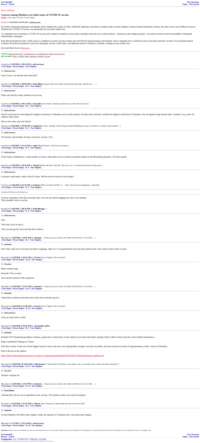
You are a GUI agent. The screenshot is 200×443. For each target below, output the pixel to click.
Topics (185, 4)
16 (2, 384)
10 (2, 238)
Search (11, 4)
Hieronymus (40, 364)
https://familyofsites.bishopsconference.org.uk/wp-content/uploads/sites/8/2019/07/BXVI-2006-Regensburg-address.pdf (52, 355)
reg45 (35, 146)
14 (2, 326)
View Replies (30, 66)
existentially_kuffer (42, 326)
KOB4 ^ (4, 18)
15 (2, 364)
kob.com (25, 48)
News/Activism (193, 2)
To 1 (27, 86)
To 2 (27, 406)
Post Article (194, 4)
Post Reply (6, 66)
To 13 (27, 386)
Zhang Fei (37, 165)
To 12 (27, 308)
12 (2, 286)
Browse (4, 4)
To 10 (27, 260)
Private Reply (18, 66)
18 (2, 423)
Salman (37, 404)
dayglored (37, 126)
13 (2, 306)
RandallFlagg (38, 209)
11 (2, 257)
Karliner (36, 185)
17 (2, 404)
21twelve (37, 257)
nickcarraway (38, 64)
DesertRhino (38, 84)
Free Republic (7, 2)
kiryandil (37, 104)
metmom (37, 238)
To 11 (27, 289)
